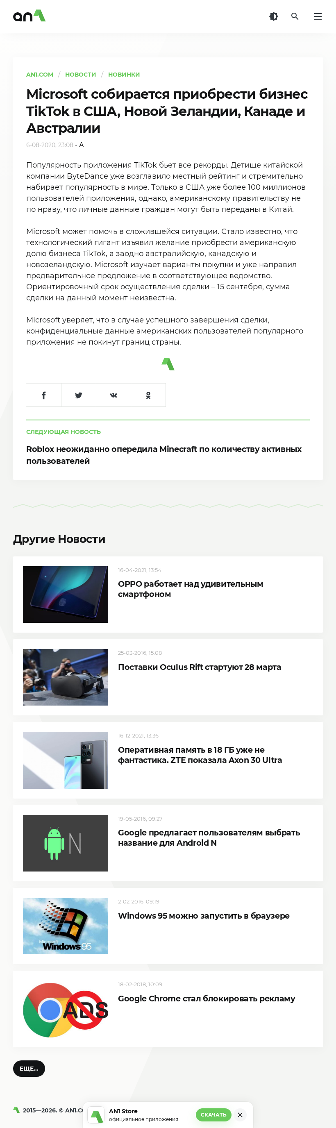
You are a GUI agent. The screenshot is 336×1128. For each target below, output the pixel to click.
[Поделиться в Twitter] (78, 395)
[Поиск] (295, 16)
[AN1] (18, 1110)
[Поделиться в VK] (113, 395)
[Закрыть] (240, 1114)
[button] (29, 1068)
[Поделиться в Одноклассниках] (148, 395)
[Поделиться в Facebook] (43, 395)
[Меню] (318, 16)
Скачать (214, 1115)
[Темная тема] (274, 16)
